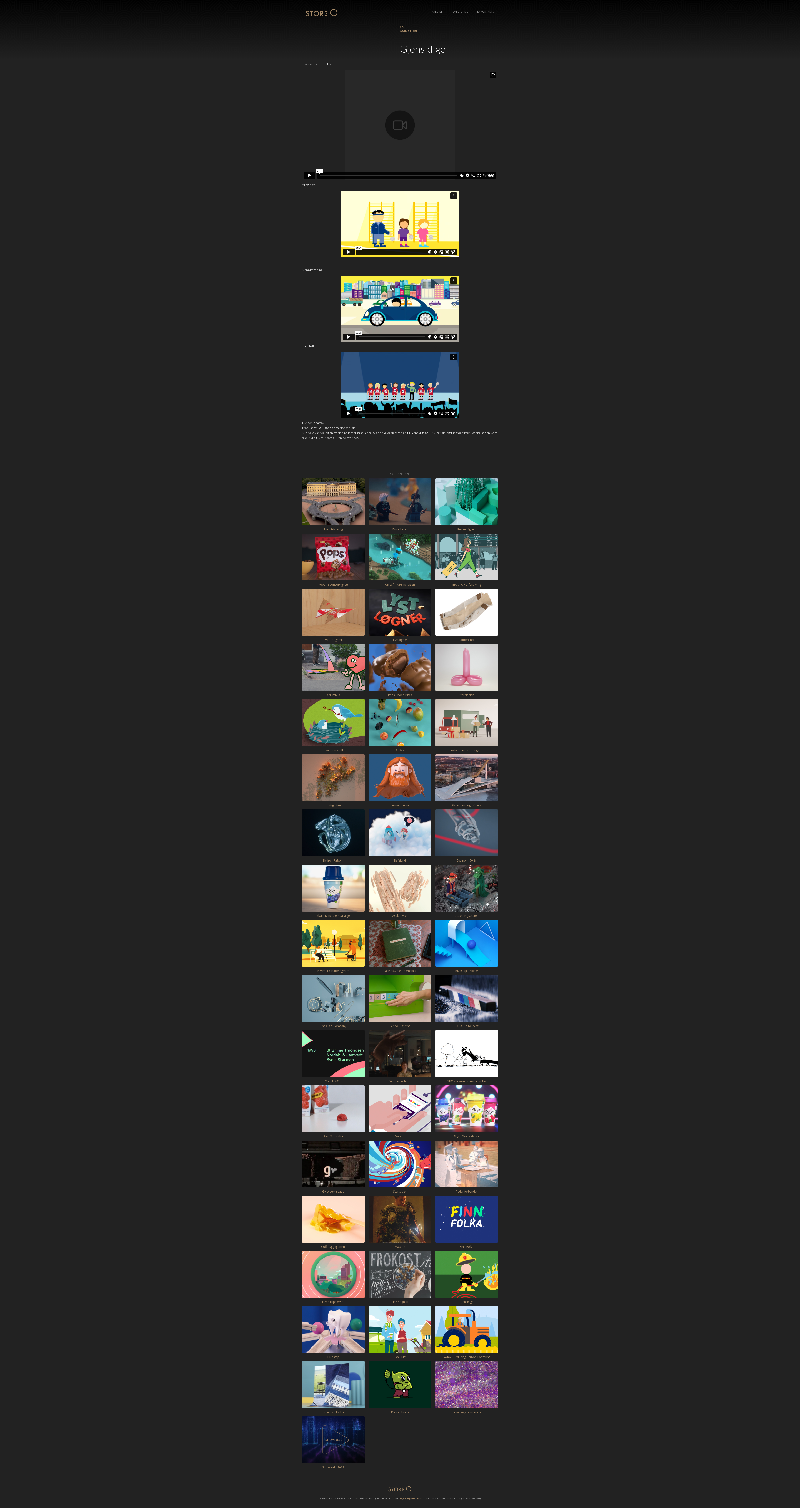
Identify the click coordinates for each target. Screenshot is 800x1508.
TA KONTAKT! (485, 11)
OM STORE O (461, 11)
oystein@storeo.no (411, 1498)
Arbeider (438, 11)
